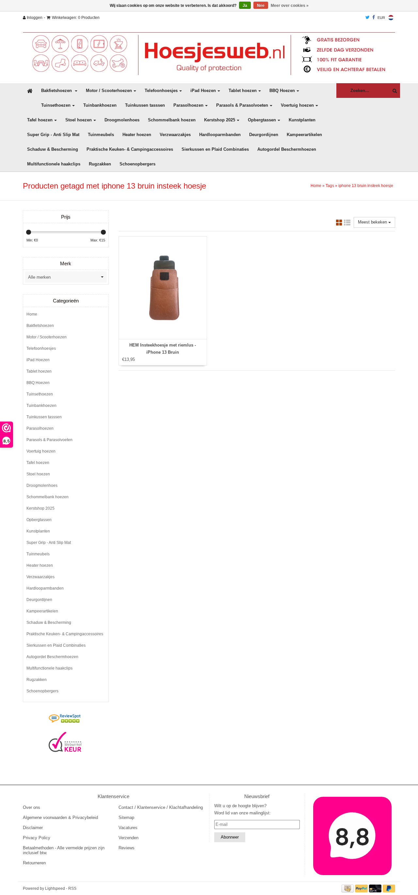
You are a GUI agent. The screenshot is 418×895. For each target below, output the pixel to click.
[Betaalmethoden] (348, 888)
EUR (381, 18)
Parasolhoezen (188, 105)
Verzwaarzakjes (175, 134)
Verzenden (128, 837)
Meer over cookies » (290, 5)
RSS (72, 888)
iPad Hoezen (203, 90)
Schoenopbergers (137, 164)
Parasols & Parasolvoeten (242, 105)
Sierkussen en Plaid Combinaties (215, 149)
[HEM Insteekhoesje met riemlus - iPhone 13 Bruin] (163, 288)
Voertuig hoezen (297, 105)
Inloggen (34, 17)
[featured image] (352, 836)
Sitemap (126, 817)
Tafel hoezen (40, 119)
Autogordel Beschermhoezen (286, 149)
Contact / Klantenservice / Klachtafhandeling (161, 807)
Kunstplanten (302, 119)
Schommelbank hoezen (172, 119)
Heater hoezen (136, 134)
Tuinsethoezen (56, 105)
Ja (245, 5)
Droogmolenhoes (121, 119)
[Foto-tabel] (339, 223)
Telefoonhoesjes (161, 90)
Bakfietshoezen (57, 90)
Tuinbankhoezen (100, 105)
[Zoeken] (393, 91)
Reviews (127, 847)
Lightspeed (55, 888)
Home (316, 185)
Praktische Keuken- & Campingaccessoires (130, 149)
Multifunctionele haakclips (53, 164)
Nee (261, 5)
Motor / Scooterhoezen (109, 90)
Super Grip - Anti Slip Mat (53, 134)
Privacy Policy (36, 837)
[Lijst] (347, 223)
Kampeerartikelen (304, 134)
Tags (330, 185)
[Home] (209, 53)
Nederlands (391, 17)
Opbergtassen (262, 119)
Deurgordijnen (263, 134)
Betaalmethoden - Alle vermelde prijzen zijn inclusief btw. (63, 850)
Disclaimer (33, 827)
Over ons (31, 807)
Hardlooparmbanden (220, 134)
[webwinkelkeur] (65, 742)
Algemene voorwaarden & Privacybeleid (60, 817)
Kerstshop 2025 (219, 119)
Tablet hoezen (243, 90)
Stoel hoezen (78, 119)
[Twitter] (367, 18)
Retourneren (34, 862)
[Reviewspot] (65, 719)
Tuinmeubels (101, 134)
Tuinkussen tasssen (145, 105)
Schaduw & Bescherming (52, 149)
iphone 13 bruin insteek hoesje (365, 185)
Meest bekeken (373, 222)
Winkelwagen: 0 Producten (76, 17)
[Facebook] (373, 18)
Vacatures (128, 827)
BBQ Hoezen (282, 90)
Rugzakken (100, 164)
